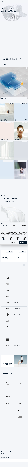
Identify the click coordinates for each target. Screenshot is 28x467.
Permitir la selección (14, 242)
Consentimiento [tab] (5, 225)
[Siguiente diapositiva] (26, 265)
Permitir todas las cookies (23, 242)
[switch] (11, 239)
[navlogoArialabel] (3, 1)
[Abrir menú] (26, 1)
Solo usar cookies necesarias (5, 242)
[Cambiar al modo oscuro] (23, 1)
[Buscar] (21, 1)
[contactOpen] (14, 460)
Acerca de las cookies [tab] (23, 225)
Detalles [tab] (14, 225)
